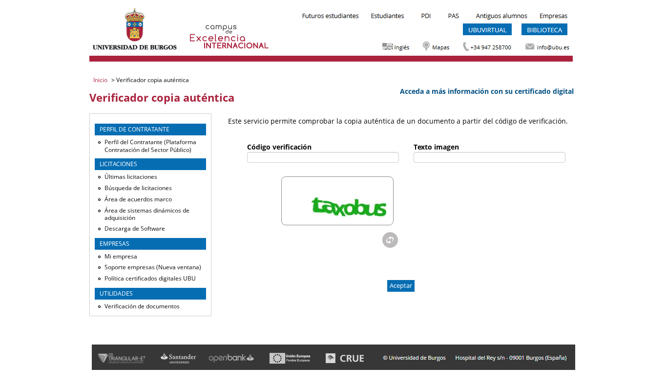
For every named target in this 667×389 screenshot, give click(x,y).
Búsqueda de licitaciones (138, 188)
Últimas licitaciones (130, 177)
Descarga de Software (134, 228)
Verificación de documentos (142, 306)
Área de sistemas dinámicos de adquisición (146, 214)
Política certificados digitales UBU (150, 278)
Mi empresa (120, 256)
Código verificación (279, 146)
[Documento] (390, 240)
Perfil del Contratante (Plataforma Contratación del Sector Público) (150, 146)
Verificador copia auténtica (152, 80)
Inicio (101, 80)
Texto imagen (436, 146)
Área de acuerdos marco (138, 199)
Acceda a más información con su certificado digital (487, 91)
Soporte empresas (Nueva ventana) (152, 267)
